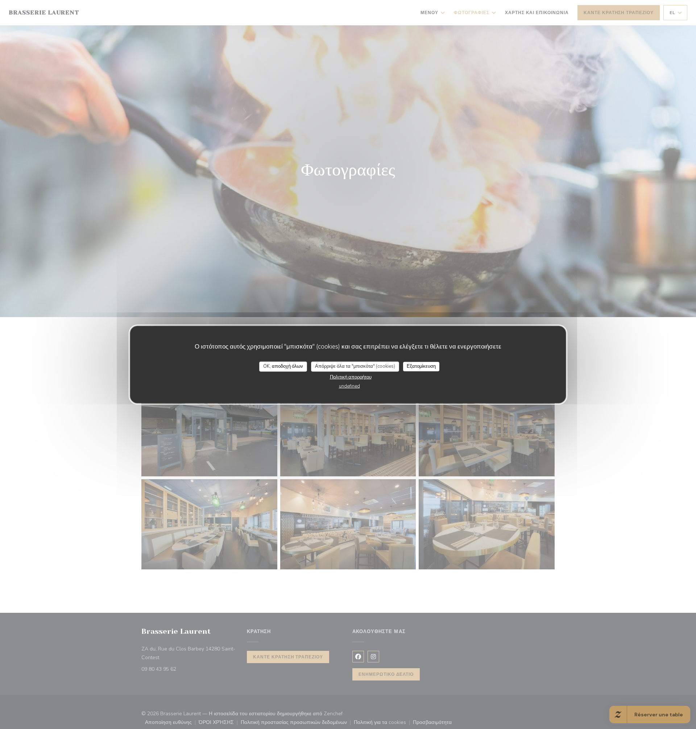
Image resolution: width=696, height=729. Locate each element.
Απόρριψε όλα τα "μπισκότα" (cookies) (355, 366)
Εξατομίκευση (421, 366)
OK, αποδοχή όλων (283, 366)
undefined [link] (349, 386)
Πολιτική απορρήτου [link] (351, 377)
